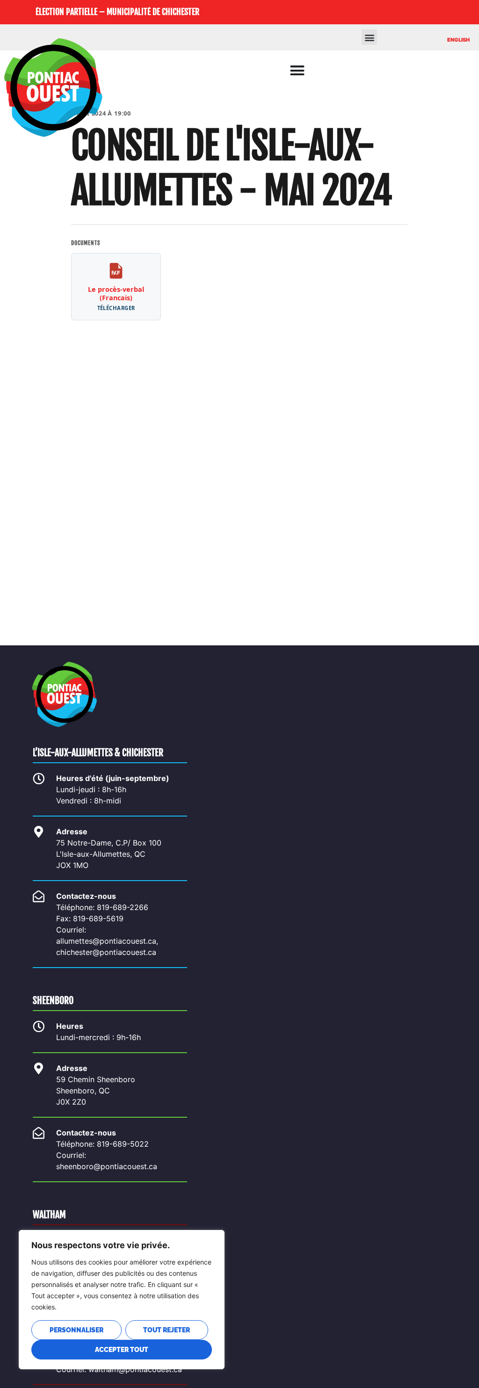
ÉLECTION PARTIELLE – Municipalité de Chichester (117, 12)
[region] (122, 1299)
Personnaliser (76, 1330)
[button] (369, 37)
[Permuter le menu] (297, 70)
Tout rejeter (166, 1330)
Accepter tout (121, 1349)
